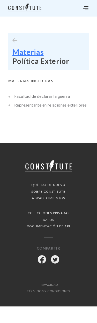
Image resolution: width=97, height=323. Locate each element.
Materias (28, 52)
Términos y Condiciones (48, 291)
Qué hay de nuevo (48, 185)
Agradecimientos (48, 198)
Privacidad (48, 284)
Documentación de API (48, 226)
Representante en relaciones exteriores (50, 104)
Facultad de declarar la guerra (42, 96)
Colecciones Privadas (49, 213)
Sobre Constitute (48, 191)
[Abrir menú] (86, 8)
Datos (48, 220)
